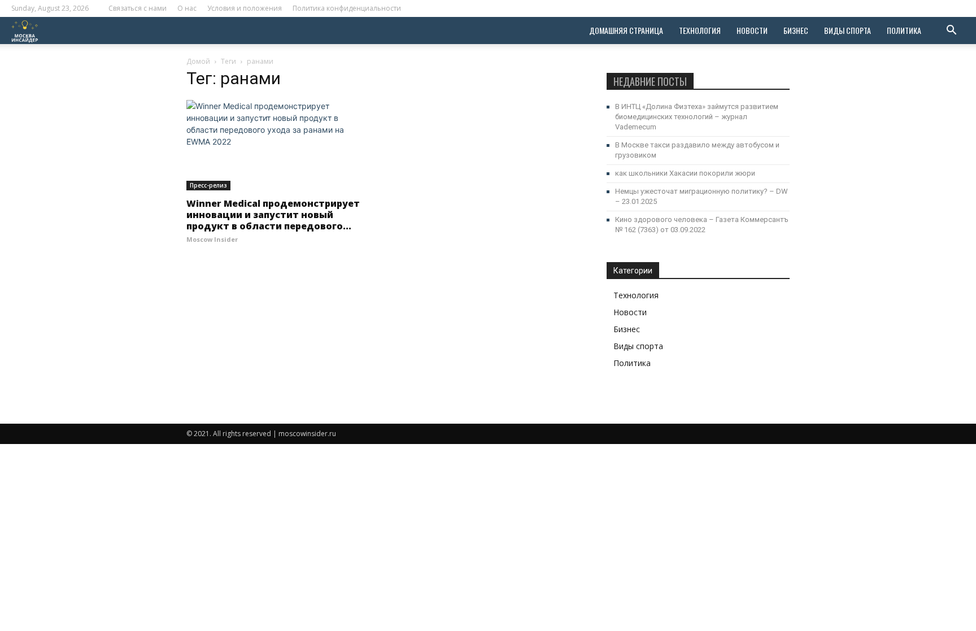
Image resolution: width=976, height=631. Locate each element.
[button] (951, 31)
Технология (700, 30)
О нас (187, 8)
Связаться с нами (137, 8)
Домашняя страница (626, 30)
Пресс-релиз (208, 185)
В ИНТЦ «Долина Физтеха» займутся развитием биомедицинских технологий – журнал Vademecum (696, 116)
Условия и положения (244, 8)
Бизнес (795, 30)
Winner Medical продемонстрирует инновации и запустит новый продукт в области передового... (273, 214)
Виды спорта (847, 30)
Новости (752, 30)
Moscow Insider (212, 239)
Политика (904, 30)
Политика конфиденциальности (347, 8)
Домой (198, 61)
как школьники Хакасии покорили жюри (685, 173)
